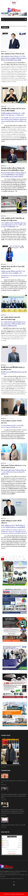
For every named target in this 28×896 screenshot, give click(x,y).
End (24, 559)
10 (19, 556)
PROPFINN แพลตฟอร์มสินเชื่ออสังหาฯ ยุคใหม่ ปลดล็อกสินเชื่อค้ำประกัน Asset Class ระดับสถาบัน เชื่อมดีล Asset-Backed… (14, 796)
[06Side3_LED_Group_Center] (15, 629)
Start (3, 556)
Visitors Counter (12, 853)
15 (13, 559)
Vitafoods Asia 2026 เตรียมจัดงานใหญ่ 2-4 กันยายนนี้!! (13, 825)
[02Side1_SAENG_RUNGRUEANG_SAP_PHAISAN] (15, 573)
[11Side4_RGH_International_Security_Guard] (15, 657)
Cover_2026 (5, 740)
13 (6, 559)
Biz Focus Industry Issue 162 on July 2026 (11, 764)
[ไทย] (15, 2)
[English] (13, 2)
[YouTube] (13, 884)
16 (17, 559)
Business (6, 33)
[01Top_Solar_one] (14, 14)
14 (9, 559)
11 (23, 556)
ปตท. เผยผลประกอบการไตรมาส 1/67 (12, 54)
